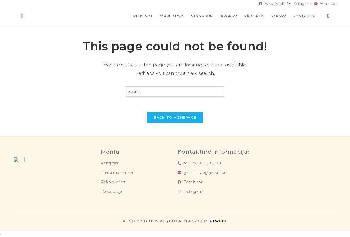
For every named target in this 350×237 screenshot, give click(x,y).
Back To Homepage (175, 117)
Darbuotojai (171, 16)
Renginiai (142, 16)
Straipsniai (202, 16)
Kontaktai (304, 16)
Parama (279, 16)
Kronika (229, 16)
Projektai (254, 16)
